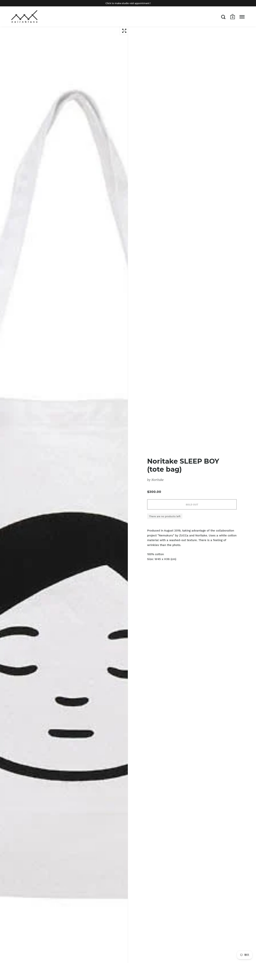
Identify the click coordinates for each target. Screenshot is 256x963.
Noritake (157, 480)
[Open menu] (242, 17)
